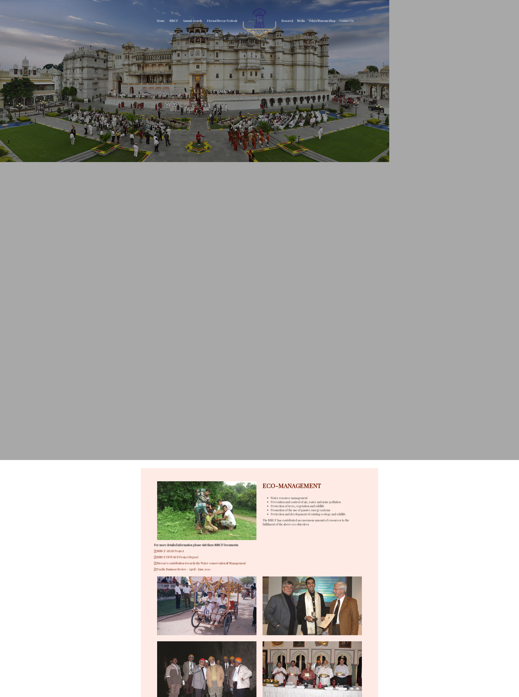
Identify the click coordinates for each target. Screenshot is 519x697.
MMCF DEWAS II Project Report (177, 557)
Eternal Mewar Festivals (222, 21)
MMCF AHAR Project (170, 551)
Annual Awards (192, 21)
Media (301, 21)
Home (161, 21)
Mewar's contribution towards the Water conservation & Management (201, 563)
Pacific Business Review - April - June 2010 (183, 569)
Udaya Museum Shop (322, 21)
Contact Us (347, 21)
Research (287, 21)
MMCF (173, 21)
